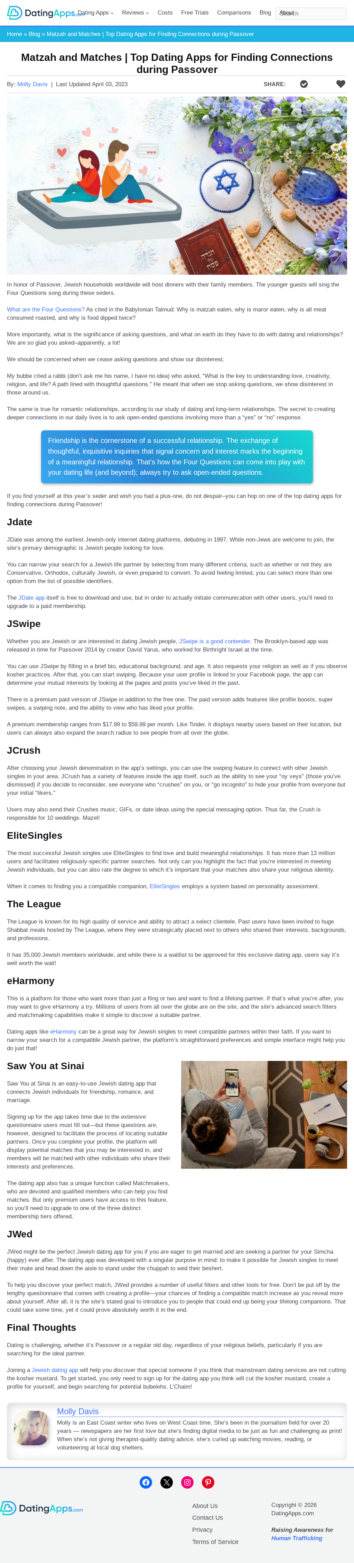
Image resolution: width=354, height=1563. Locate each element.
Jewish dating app (55, 1370)
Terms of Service (215, 1541)
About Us (205, 1505)
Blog (34, 34)
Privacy (202, 1529)
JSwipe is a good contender (214, 641)
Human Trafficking (296, 1538)
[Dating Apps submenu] (112, 13)
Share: (275, 84)
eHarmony (63, 1031)
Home (14, 34)
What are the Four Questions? (46, 309)
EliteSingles (165, 886)
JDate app (31, 597)
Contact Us (207, 1517)
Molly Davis (32, 84)
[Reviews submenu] (147, 13)
